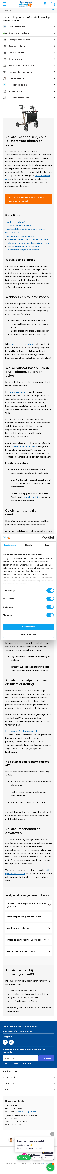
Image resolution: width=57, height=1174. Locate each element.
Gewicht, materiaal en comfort (21, 236)
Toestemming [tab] (10, 545)
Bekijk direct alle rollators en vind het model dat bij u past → (26, 199)
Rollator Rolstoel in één (20, 72)
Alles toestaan (28, 626)
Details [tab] (28, 545)
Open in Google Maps (26, 1111)
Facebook (5, 1042)
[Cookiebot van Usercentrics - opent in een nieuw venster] (42, 537)
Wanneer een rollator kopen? (20, 225)
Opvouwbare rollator (19, 33)
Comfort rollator (17, 46)
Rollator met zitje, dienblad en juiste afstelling (28, 242)
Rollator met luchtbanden (21, 65)
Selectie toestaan (28, 634)
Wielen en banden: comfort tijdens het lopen (28, 239)
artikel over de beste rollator (24, 446)
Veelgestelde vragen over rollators (23, 249)
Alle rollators (15, 91)
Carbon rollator (16, 52)
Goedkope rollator (18, 78)
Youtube (11, 1042)
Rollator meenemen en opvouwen (23, 246)
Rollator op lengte (18, 85)
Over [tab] (47, 545)
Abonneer (46, 1058)
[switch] (50, 599)
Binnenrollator (16, 59)
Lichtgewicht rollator (19, 39)
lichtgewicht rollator (30, 497)
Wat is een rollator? (16, 222)
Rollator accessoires (19, 97)
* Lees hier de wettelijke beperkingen (17, 1063)
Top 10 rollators (17, 26)
